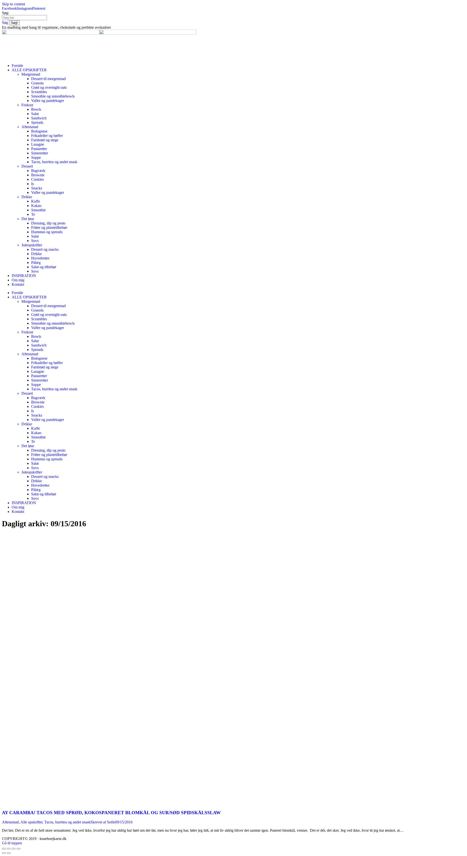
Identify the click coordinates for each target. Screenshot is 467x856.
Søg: (5, 13)
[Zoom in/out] (18, 848)
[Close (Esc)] (4, 848)
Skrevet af (102, 822)
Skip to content (13, 4)
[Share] (9, 848)
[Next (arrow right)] (9, 853)
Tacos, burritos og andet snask (67, 822)
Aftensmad (10, 822)
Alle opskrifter (31, 822)
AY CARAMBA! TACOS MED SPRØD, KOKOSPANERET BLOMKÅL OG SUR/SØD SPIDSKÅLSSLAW (111, 812)
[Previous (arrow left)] (4, 853)
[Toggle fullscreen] (14, 848)
